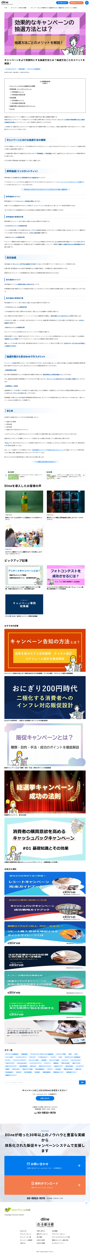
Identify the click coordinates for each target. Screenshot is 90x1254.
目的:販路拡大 (9, 1072)
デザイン (50, 1069)
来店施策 (44, 1060)
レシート (63, 182)
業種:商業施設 (46, 1072)
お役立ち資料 (41, 1240)
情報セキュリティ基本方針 (60, 1240)
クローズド (32, 1057)
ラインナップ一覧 (25, 1237)
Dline (7, 443)
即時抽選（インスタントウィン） (21, 89)
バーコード (65, 1060)
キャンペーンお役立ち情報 (18, 8)
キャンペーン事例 (61, 1054)
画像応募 (56, 1063)
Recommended (21, 1063)
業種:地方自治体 (68, 1069)
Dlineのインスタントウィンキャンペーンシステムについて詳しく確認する (45, 189)
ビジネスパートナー (58, 1243)
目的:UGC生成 (65, 1063)
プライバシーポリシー (59, 1234)
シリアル (53, 1057)
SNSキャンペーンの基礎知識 (72, 1057)
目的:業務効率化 (40, 1069)
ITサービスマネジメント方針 (61, 1237)
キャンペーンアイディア (20, 1060)
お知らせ (23, 1243)
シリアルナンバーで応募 (74, 182)
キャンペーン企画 (54, 1060)
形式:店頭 (58, 1069)
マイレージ (47, 1063)
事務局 (7, 1069)
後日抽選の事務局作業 (18, 103)
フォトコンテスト (75, 1060)
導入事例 (39, 1237)
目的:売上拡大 (69, 1066)
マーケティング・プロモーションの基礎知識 (42, 1054)
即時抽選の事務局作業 (18, 94)
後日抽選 (13, 97)
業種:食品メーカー (58, 1072)
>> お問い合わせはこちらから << (46, 462)
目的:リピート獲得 (27, 1069)
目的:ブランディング (11, 1066)
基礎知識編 (22, 69)
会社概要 (55, 1231)
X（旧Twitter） (43, 1057)
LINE (60, 1057)
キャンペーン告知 (33, 1060)
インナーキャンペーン (35, 1063)
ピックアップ (79, 1066)
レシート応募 (9, 1057)
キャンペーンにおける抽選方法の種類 (22, 86)
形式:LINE (33, 1066)
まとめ (12, 109)
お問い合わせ (63, 2)
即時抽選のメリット (18, 92)
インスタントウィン (11, 69)
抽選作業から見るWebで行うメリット (22, 106)
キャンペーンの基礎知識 (34, 69)
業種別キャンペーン (11, 1075)
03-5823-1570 (47, 1113)
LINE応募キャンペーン (39, 450)
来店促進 (37, 1072)
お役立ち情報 (41, 1243)
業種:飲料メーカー (71, 1072)
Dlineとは (23, 1231)
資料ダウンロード (77, 2)
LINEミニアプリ (10, 1063)
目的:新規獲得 (23, 1066)
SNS (76, 1054)
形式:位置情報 (28, 1072)
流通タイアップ (58, 1066)
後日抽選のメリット (18, 100)
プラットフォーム (25, 1234)
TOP (5, 8)
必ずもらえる (16, 1069)
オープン (8, 1060)
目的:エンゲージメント (45, 1066)
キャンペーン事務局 (26, 1240)
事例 (70, 1054)
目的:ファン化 (76, 1063)
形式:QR (18, 1072)
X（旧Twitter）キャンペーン (55, 450)
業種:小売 (78, 1069)
